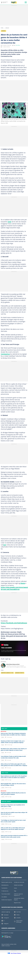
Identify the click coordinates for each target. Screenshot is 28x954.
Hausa (22, 583)
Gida (2, 28)
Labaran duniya (4, 816)
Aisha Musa (18, 45)
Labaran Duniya (19, 672)
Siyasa (2, 737)
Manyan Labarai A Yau (7, 672)
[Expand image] (26, 104)
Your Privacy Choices (16, 953)
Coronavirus (5, 354)
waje (9, 222)
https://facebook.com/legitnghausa (14, 623)
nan (4, 545)
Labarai (7, 28)
